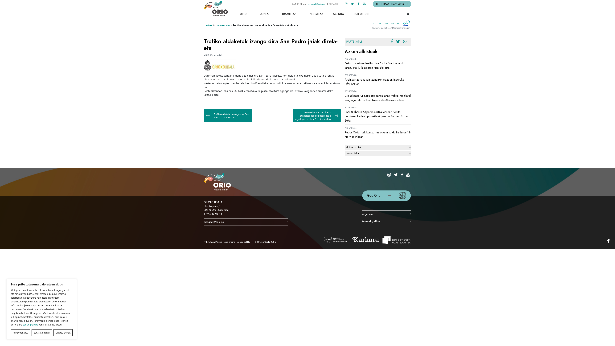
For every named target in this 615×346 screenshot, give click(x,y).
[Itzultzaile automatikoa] (406, 23)
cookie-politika (30, 324)
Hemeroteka (223, 25)
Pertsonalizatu (20, 332)
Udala (264, 14)
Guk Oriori (361, 14)
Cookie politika (243, 241)
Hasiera (208, 25)
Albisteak (316, 14)
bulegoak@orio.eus (316, 4)
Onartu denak (63, 332)
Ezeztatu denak (42, 332)
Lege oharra (229, 241)
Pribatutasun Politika (213, 241)
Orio (243, 14)
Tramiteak (289, 14)
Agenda (338, 14)
